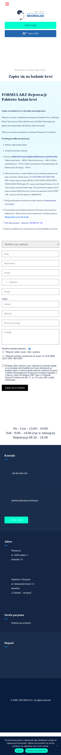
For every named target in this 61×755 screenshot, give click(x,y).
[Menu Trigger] (7, 4)
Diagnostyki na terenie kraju (17, 217)
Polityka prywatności (21, 623)
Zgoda (19, 750)
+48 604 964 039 (19, 473)
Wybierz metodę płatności (14, 348)
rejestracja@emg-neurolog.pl (24, 500)
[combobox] (5, 282)
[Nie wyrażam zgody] (57, 745)
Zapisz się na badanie (15, 387)
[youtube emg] (12, 16)
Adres (4, 299)
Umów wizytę (16, 520)
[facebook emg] (31, 16)
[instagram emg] (50, 16)
